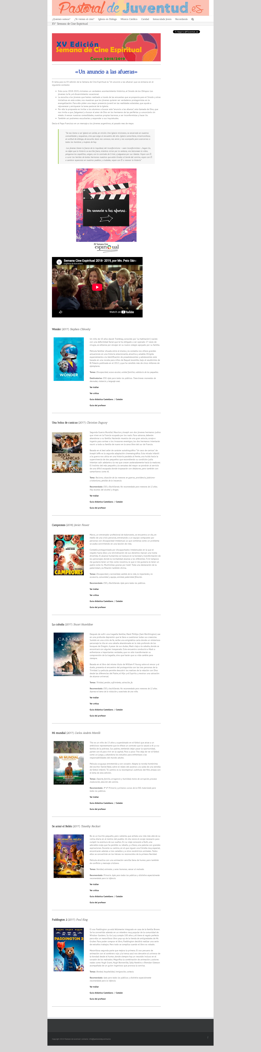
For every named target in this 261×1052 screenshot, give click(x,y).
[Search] (193, 19)
